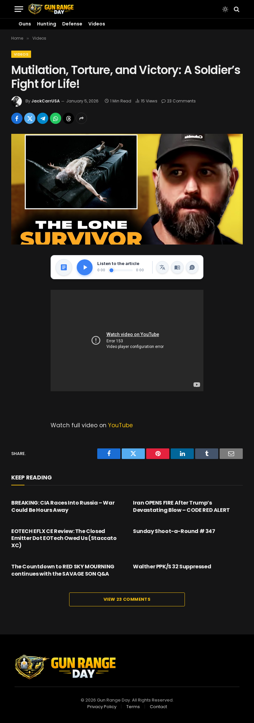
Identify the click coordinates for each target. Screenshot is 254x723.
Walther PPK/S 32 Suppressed (172, 566)
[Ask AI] (192, 267)
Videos (96, 23)
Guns (25, 23)
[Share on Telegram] (42, 118)
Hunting (46, 23)
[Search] (236, 9)
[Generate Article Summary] (64, 267)
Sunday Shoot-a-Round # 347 (174, 531)
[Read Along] (177, 267)
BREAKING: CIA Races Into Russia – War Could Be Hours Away (62, 506)
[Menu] (19, 9)
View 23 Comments (127, 599)
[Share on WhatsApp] (55, 118)
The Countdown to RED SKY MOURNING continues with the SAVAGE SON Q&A (62, 570)
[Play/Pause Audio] (85, 267)
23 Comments (181, 101)
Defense (72, 23)
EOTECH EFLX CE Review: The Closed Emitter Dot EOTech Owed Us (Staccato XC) (64, 538)
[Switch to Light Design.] (225, 9)
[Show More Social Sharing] (81, 118)
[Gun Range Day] (51, 9)
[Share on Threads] (68, 118)
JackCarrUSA (45, 101)
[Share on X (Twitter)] (29, 118)
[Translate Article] (162, 267)
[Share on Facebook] (16, 118)
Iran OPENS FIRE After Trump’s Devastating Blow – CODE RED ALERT (181, 506)
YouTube (120, 425)
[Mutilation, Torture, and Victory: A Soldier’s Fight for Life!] (127, 189)
